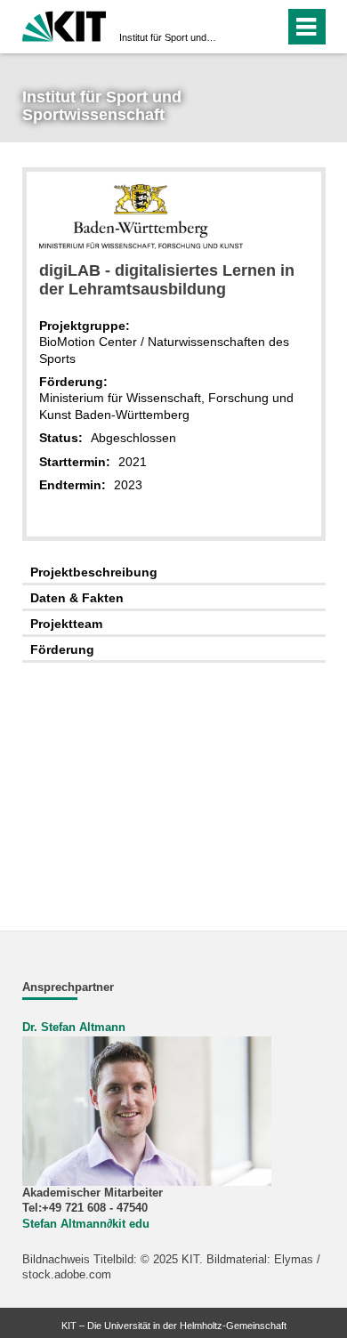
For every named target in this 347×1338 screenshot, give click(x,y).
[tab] (174, 572)
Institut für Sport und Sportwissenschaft (168, 37)
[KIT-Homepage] (64, 24)
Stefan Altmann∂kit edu (85, 1224)
